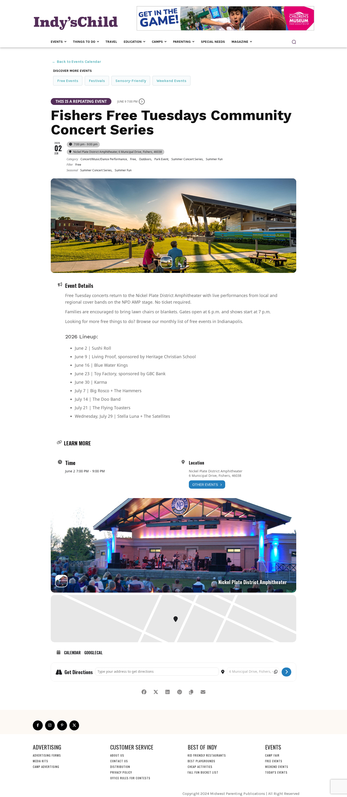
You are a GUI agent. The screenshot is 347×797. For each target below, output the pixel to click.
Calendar (72, 653)
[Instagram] (50, 725)
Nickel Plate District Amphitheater (215, 471)
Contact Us (119, 761)
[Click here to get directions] (286, 672)
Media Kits (40, 761)
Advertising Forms (47, 755)
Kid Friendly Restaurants (207, 755)
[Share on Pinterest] (179, 692)
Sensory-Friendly (130, 80)
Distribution (120, 766)
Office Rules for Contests (130, 778)
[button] (294, 41)
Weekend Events (171, 80)
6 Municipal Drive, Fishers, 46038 (215, 475)
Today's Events (276, 772)
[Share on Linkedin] (168, 692)
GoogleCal (93, 653)
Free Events (67, 80)
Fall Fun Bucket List (203, 772)
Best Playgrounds (201, 761)
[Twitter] (74, 725)
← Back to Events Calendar (76, 61)
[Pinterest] (62, 725)
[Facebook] (38, 725)
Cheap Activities (200, 766)
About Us (117, 755)
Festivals (97, 80)
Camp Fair (272, 755)
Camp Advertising (46, 766)
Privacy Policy (121, 772)
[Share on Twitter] (156, 692)
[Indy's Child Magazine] (75, 22)
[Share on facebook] (144, 692)
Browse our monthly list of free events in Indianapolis (189, 321)
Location (196, 462)
